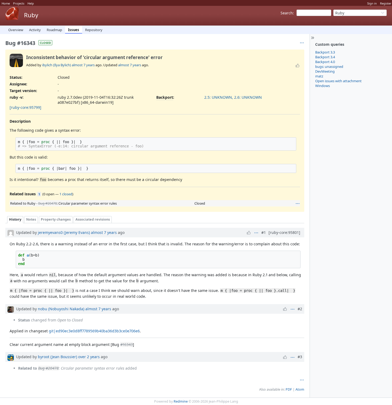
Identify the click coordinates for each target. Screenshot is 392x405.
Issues (73, 29)
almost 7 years (83, 65)
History (15, 219)
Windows (322, 85)
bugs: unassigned (329, 66)
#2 (300, 308)
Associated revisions (92, 219)
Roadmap (54, 29)
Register (385, 3)
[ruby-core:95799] (25, 107)
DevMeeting (325, 71)
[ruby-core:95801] (284, 232)
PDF (289, 389)
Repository (93, 29)
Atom (299, 389)
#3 (300, 356)
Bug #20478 (47, 203)
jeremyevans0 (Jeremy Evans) (64, 232)
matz (319, 76)
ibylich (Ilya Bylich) (56, 65)
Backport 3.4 (325, 57)
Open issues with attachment (338, 80)
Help (30, 3)
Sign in (372, 3)
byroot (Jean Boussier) (57, 356)
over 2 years (89, 356)
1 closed (65, 194)
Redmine (181, 401)
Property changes (56, 219)
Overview (15, 29)
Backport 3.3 (325, 52)
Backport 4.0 (325, 61)
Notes (31, 219)
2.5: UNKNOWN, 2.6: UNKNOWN (233, 97)
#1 (263, 232)
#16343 (126, 344)
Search (287, 12)
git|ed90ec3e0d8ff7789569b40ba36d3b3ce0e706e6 (94, 330)
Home (6, 3)
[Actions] (297, 203)
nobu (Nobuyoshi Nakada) (61, 308)
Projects (18, 3)
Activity (35, 29)
